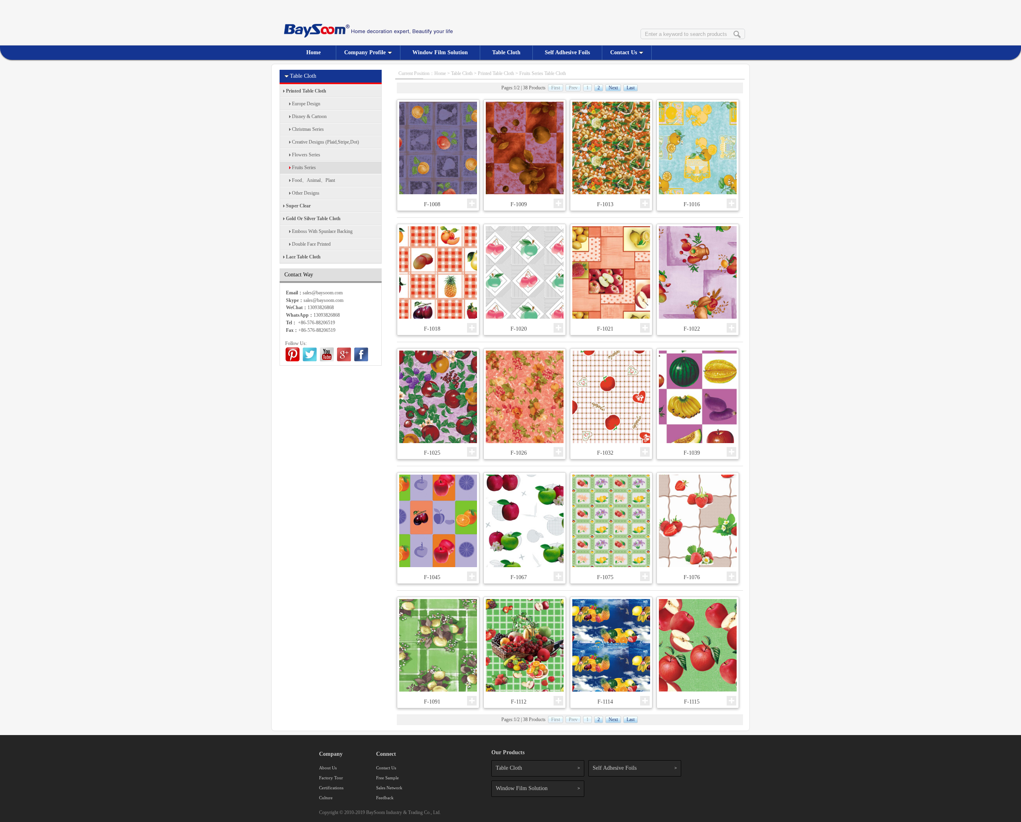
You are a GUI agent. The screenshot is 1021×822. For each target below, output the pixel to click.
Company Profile (365, 52)
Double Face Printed (311, 244)
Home (313, 52)
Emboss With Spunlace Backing (322, 231)
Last (631, 88)
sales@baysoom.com (323, 300)
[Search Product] (737, 35)
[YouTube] (327, 359)
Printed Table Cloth (306, 91)
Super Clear (298, 206)
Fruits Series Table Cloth (542, 73)
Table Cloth (506, 52)
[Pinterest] (293, 359)
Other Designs (305, 193)
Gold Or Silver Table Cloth (313, 218)
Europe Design (306, 103)
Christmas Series (308, 129)
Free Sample (387, 777)
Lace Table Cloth (303, 257)
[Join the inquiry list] (472, 203)
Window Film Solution (440, 52)
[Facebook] (361, 359)
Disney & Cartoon (309, 116)
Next (613, 88)
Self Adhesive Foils (567, 52)
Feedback (385, 797)
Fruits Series (304, 167)
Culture (326, 797)
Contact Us (623, 52)
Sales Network (389, 787)
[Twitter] (310, 359)
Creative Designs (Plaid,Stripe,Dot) (325, 142)
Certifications (331, 787)
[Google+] (344, 359)
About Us (328, 767)
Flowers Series (306, 155)
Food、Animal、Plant (313, 180)
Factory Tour (331, 777)
